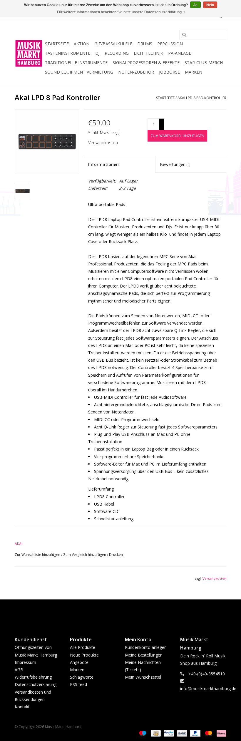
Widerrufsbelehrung (33, 677)
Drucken (116, 554)
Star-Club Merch (204, 62)
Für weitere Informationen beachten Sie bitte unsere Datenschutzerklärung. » (121, 12)
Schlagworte (81, 677)
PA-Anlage (179, 53)
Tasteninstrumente (67, 53)
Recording (117, 53)
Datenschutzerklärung (35, 684)
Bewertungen (175, 164)
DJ (97, 53)
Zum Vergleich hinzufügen (85, 554)
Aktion (81, 43)
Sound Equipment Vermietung (79, 72)
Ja (195, 5)
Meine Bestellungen (144, 655)
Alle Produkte (82, 647)
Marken (193, 72)
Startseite (57, 43)
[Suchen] (182, 35)
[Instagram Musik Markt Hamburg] (125, 613)
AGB (19, 669)
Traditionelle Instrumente (76, 62)
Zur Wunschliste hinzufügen (38, 554)
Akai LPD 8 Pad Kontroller (202, 97)
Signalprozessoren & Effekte (146, 62)
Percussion (170, 43)
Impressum (25, 662)
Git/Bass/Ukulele (113, 43)
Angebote (79, 662)
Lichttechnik (148, 53)
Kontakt (22, 707)
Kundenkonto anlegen (146, 647)
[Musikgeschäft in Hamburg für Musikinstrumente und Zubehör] (29, 53)
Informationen (103, 164)
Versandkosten (103, 142)
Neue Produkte (84, 655)
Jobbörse (169, 72)
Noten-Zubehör (136, 72)
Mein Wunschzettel (143, 677)
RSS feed (78, 684)
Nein (210, 5)
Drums (144, 43)
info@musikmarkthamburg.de (208, 688)
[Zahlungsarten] (142, 732)
